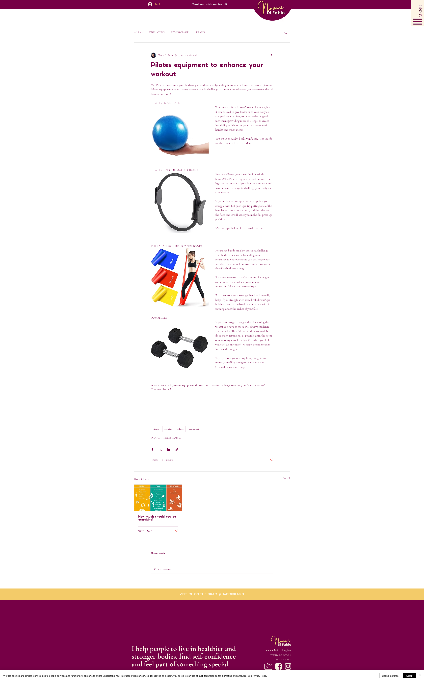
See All (286, 478)
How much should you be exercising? (157, 518)
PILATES (200, 32)
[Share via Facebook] (152, 449)
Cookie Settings (390, 675)
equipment (194, 429)
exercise (168, 429)
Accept (409, 675)
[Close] (420, 675)
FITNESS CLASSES (180, 32)
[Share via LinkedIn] (168, 449)
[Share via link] (176, 449)
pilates (180, 429)
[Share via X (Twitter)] (160, 449)
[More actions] (271, 55)
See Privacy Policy (257, 675)
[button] (417, 13)
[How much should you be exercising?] (158, 498)
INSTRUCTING (157, 32)
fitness (156, 429)
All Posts (138, 32)
